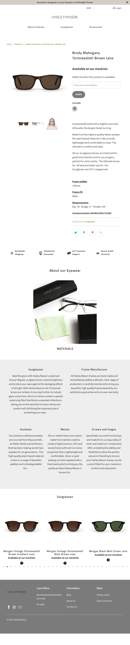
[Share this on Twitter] (75, 232)
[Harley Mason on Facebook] (8, 607)
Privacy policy (103, 595)
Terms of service (104, 601)
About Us (71, 601)
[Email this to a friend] (101, 232)
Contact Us (72, 606)
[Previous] (9, 81)
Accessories (95, 27)
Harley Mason (19, 619)
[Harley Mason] (65, 17)
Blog (69, 595)
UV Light (40, 604)
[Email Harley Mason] (19, 607)
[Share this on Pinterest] (92, 232)
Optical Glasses (36, 27)
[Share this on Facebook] (84, 232)
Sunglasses (67, 27)
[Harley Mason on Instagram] (14, 607)
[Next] (65, 81)
